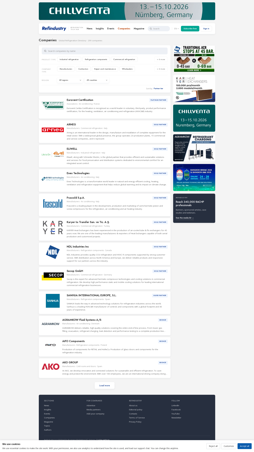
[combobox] (106, 50)
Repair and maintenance (105, 69)
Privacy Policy (135, 421)
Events (110, 28)
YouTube (176, 413)
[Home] (54, 28)
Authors (47, 430)
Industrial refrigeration (69, 59)
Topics (47, 425)
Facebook (176, 409)
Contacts (133, 413)
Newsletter (176, 417)
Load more (104, 385)
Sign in (206, 28)
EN (175, 28)
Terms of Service (137, 417)
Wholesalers (127, 69)
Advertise (91, 405)
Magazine (139, 28)
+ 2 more (161, 69)
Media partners (94, 409)
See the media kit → (185, 217)
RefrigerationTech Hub (77, 29)
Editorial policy (135, 409)
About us (133, 405)
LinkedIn (175, 405)
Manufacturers (66, 69)
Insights (100, 28)
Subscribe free (190, 28)
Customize (229, 446)
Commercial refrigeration (124, 59)
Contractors (83, 69)
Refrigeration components (96, 59)
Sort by (149, 88)
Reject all (213, 446)
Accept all (244, 446)
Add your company (95, 413)
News (89, 28)
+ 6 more (161, 59)
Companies (124, 28)
